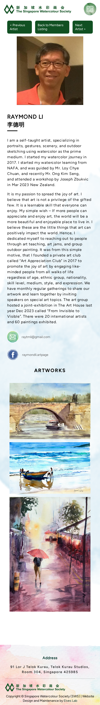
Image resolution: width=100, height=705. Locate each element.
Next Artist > (80, 27)
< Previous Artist (17, 27)
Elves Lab (70, 701)
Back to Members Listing (50, 27)
